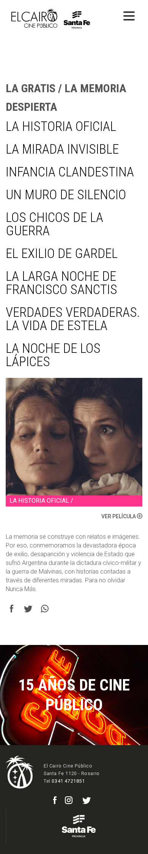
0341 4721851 (68, 781)
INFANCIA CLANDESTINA (70, 172)
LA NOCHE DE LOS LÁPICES (53, 355)
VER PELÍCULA (119, 516)
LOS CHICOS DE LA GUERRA (54, 224)
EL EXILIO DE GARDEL (62, 253)
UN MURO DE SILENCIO (66, 195)
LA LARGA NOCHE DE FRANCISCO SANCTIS (61, 283)
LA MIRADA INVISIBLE (62, 149)
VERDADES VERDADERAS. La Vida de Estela (73, 319)
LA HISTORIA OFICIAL (61, 126)
